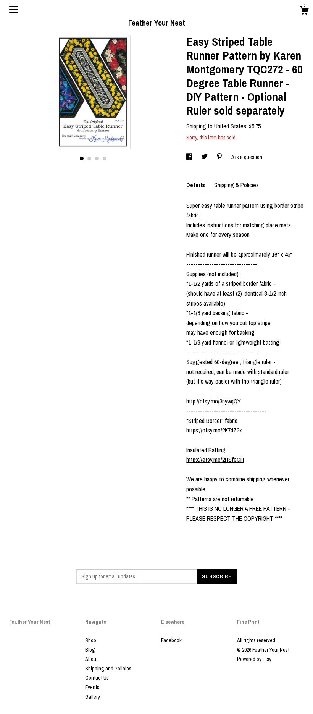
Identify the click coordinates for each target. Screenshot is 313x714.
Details (196, 185)
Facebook (171, 640)
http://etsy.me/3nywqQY (213, 401)
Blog (90, 649)
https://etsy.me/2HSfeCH (215, 459)
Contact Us (97, 677)
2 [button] (89, 158)
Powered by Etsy (254, 659)
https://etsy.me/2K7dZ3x (214, 430)
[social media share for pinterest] (220, 157)
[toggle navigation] (13, 9)
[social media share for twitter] (205, 157)
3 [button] (97, 158)
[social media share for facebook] (190, 157)
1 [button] (82, 158)
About (91, 659)
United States (230, 126)
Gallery (92, 696)
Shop (90, 640)
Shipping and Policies (108, 668)
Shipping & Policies (236, 185)
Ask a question (246, 157)
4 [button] (104, 158)
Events (92, 687)
